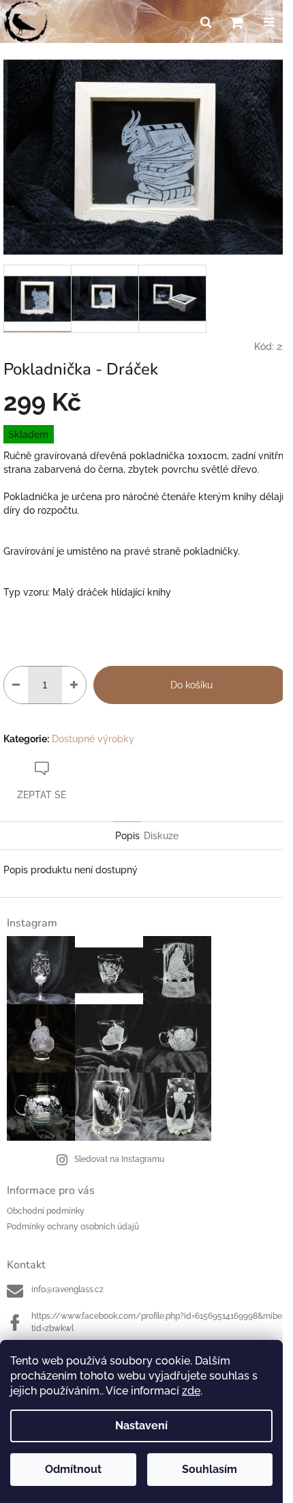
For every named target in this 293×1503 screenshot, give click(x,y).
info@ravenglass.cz (67, 1289)
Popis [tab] (127, 835)
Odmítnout (73, 1469)
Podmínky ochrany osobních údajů (73, 1226)
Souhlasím (209, 1469)
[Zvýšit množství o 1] (74, 685)
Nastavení (141, 1425)
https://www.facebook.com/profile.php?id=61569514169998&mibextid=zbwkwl (158, 1321)
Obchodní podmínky (45, 1211)
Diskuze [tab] (161, 835)
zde (191, 1390)
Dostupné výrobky (93, 738)
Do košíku (191, 685)
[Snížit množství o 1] (16, 685)
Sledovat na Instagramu (119, 1159)
